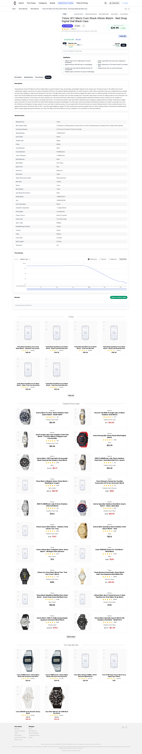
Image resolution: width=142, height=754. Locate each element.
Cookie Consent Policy (20, 737)
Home (30, 728)
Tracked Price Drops (34, 735)
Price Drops (31, 3)
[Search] (105, 3)
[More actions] (84, 25)
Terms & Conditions (19, 731)
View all (71, 395)
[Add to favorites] (17, 325)
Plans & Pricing (82, 3)
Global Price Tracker (65, 3)
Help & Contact (18, 739)
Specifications (28, 77)
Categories (43, 3)
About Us (16, 728)
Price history (39, 77)
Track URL (122, 36)
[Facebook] (125, 8)
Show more (71, 637)
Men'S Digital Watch (104, 14)
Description (18, 77)
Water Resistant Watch (91, 14)
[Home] (14, 3)
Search (21, 3)
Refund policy (18, 735)
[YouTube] (128, 8)
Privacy (16, 733)
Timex (64, 14)
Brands (52, 3)
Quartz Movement (78, 14)
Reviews (48, 77)
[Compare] (17, 329)
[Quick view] (17, 322)
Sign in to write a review (118, 297)
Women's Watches (34, 733)
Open (123, 45)
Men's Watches (33, 731)
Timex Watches (124, 14)
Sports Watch (114, 14)
